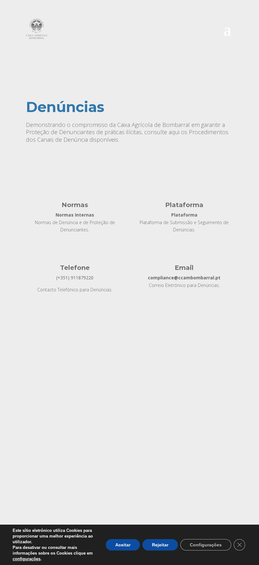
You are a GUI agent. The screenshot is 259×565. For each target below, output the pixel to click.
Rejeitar (160, 544)
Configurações (206, 544)
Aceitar (122, 544)
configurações (26, 558)
